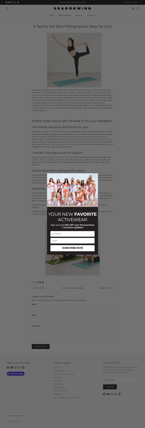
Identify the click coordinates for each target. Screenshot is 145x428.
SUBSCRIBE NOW (72, 248)
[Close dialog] (95, 176)
